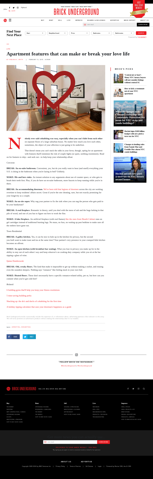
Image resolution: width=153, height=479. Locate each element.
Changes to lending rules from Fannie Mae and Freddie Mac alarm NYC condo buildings (134, 148)
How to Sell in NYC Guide (72, 414)
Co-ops (9, 417)
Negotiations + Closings (72, 409)
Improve (79, 20)
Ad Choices (89, 466)
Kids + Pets (96, 409)
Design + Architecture (128, 414)
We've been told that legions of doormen (61, 189)
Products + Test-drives (100, 414)
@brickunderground (68, 366)
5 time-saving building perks (19, 295)
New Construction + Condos (16, 412)
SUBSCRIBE (143, 25)
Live (69, 20)
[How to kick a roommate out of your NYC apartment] (118, 92)
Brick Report (130, 20)
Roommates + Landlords (43, 409)
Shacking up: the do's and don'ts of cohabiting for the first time (34, 301)
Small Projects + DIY (128, 409)
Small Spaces (125, 407)
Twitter (13, 7)
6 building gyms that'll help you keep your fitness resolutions (33, 290)
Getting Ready (68, 412)
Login (99, 466)
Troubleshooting (98, 417)
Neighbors (96, 407)
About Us (144, 20)
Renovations (125, 412)
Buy (42, 20)
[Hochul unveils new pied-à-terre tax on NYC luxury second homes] (130, 170)
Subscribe (103, 442)
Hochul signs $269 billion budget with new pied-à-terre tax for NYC (134, 133)
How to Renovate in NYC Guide (131, 419)
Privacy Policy (60, 466)
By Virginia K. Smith (15, 59)
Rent (51, 20)
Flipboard (24, 7)
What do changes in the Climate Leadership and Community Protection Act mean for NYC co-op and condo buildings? (130, 117)
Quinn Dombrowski (15, 261)
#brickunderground (84, 366)
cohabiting (26, 327)
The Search (38, 414)
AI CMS (128, 466)
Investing (10, 409)
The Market (10, 407)
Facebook (9, 7)
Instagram (18, 7)
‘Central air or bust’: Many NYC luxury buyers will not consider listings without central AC (135, 78)
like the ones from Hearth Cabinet (80, 219)
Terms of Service (75, 466)
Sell (60, 20)
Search (141, 33)
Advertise (114, 20)
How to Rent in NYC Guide (43, 417)
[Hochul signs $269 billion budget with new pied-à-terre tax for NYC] (118, 135)
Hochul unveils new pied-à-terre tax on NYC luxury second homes (129, 176)
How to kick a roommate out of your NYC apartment (134, 91)
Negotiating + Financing (14, 419)
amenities (16, 327)
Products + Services (127, 417)
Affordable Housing (13, 414)
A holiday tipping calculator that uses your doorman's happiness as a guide (39, 307)
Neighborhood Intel (99, 412)
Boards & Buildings (96, 20)
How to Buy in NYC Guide (15, 422)
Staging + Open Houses (71, 407)
